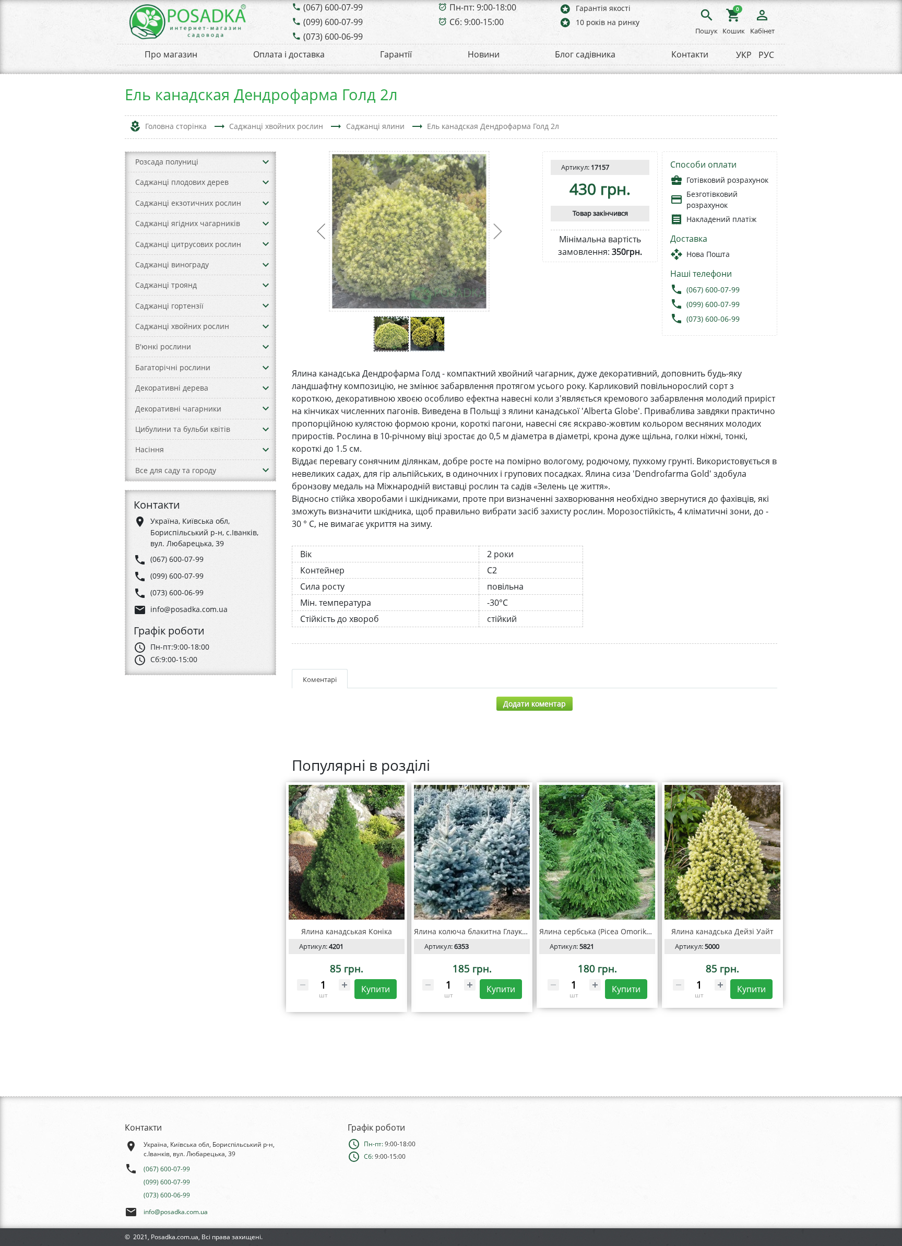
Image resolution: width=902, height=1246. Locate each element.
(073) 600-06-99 (333, 36)
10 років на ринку (599, 22)
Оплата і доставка (289, 54)
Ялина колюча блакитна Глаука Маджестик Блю (500, 931)
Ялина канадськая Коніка (346, 931)
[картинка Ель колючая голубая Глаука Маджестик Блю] (472, 852)
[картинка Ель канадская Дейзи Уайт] (722, 852)
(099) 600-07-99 (333, 22)
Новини (484, 54)
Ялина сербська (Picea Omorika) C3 (601, 931)
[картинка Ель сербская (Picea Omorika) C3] (597, 852)
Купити (375, 989)
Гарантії (396, 54)
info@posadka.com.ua (176, 1211)
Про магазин (171, 54)
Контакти (689, 54)
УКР (744, 55)
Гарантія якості (595, 8)
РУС (766, 55)
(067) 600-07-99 (333, 7)
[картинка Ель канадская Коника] (347, 852)
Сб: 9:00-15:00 (476, 22)
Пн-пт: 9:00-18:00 (482, 7)
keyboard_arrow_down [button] (265, 162)
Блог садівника (585, 54)
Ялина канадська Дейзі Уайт (722, 931)
